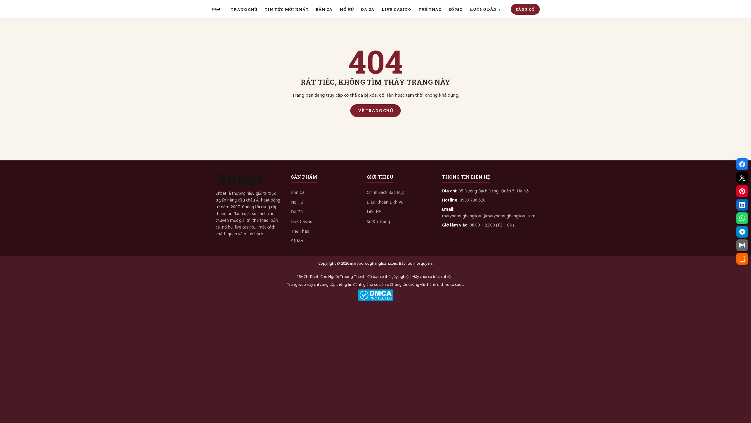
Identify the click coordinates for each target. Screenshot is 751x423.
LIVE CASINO (396, 9)
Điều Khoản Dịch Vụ (385, 202)
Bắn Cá (298, 192)
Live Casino (301, 221)
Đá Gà (297, 211)
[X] (742, 178)
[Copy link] (742, 259)
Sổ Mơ (297, 241)
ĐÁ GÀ (368, 9)
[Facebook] (742, 164)
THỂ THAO (430, 9)
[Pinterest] (742, 191)
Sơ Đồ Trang (378, 221)
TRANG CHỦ (244, 9)
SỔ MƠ (455, 9)
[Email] (742, 245)
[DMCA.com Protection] (375, 295)
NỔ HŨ (347, 9)
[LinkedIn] (742, 205)
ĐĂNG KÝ (525, 9)
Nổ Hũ (297, 202)
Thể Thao (300, 231)
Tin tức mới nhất (287, 9)
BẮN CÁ (324, 9)
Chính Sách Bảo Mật (385, 192)
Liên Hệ (374, 211)
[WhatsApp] (742, 218)
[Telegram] (742, 232)
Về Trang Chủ (375, 110)
